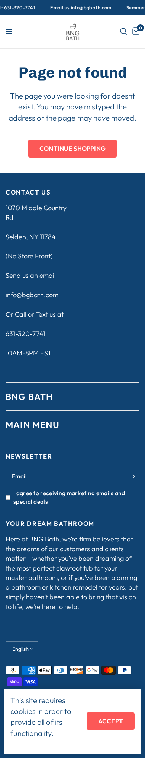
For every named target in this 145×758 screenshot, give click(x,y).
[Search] (123, 31)
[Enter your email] (132, 476)
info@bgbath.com (32, 295)
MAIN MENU (32, 424)
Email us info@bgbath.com (78, 7)
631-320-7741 (25, 333)
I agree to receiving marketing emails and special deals (69, 497)
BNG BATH (29, 396)
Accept (110, 721)
